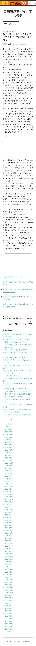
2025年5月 (8, 450)
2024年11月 (9, 466)
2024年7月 (8, 476)
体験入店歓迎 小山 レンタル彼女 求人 (17, 358)
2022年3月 (8, 549)
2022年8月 (8, 536)
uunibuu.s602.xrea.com (19, 44)
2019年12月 (9, 618)
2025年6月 (8, 447)
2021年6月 (8, 572)
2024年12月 (9, 463)
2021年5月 (8, 574)
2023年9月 (8, 502)
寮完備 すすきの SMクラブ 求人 (15, 342)
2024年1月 (8, 491)
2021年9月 (8, 564)
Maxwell (19, 642)
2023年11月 (9, 497)
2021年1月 (8, 585)
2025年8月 (8, 442)
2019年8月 (8, 629)
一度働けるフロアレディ (13, 376)
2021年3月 (8, 580)
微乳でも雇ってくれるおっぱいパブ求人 (18, 415)
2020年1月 (8, 616)
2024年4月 (8, 484)
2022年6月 (8, 541)
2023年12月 (9, 494)
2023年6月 (8, 510)
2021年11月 (9, 559)
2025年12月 (9, 432)
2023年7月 (8, 507)
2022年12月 (9, 525)
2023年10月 (9, 499)
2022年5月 (8, 543)
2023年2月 (8, 520)
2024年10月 (9, 468)
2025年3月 (8, 455)
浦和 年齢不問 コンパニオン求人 (17, 391)
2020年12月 (9, 587)
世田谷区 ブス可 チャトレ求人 (13, 277)
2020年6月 (8, 603)
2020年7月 (8, 600)
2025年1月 (8, 460)
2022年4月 (8, 546)
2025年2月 (8, 458)
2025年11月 (9, 434)
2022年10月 (9, 530)
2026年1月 (8, 429)
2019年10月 (9, 624)
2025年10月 (9, 437)
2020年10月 (9, 593)
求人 (14, 31)
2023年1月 (8, 523)
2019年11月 (9, 621)
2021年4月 (8, 577)
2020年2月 (8, 613)
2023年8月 (8, 504)
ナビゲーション (13, 24)
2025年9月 (8, 440)
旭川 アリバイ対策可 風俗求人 (16, 350)
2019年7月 (8, 631)
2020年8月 (8, 598)
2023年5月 (8, 512)
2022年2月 (8, 551)
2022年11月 (9, 528)
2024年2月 (8, 489)
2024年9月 (8, 471)
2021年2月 (8, 582)
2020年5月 (8, 606)
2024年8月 (8, 473)
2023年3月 (8, 517)
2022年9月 (8, 533)
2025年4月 (8, 453)
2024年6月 (8, 479)
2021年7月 (8, 569)
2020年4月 (8, 608)
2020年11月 (9, 590)
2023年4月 (8, 515)
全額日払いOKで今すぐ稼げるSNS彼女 (17, 339)
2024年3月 (8, 486)
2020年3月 (8, 611)
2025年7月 (8, 445)
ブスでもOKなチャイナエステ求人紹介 (18, 389)
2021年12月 (9, 556)
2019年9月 (8, 626)
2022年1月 (8, 554)
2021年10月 (9, 561)
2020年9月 (8, 595)
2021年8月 (8, 567)
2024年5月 (8, 481)
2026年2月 (8, 427)
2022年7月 (8, 538)
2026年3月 (8, 424)
